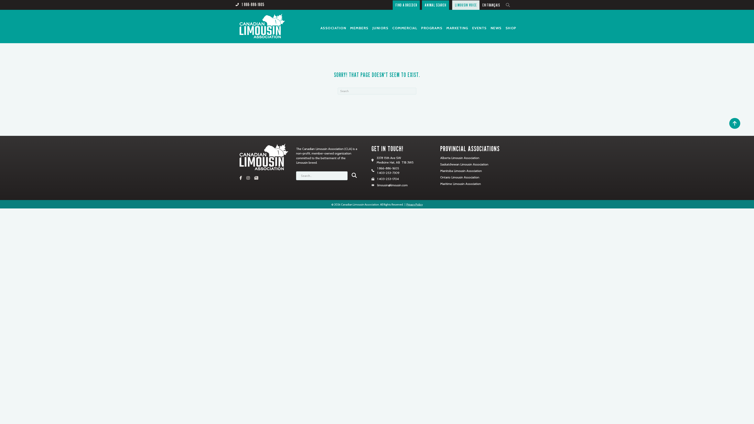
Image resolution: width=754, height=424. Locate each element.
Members (359, 28)
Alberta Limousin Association (459, 158)
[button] (508, 5)
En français (491, 5)
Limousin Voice (466, 5)
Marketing (457, 28)
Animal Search (435, 5)
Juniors (380, 28)
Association (333, 28)
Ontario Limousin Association (459, 177)
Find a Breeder (406, 5)
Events (479, 28)
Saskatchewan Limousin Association (464, 164)
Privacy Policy (414, 204)
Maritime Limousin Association (460, 184)
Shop (511, 28)
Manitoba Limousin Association (461, 171)
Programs (431, 28)
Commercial (404, 28)
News (496, 28)
